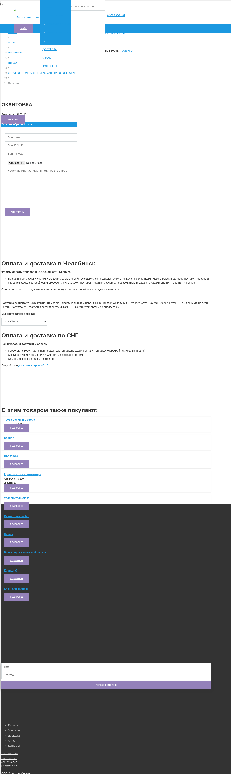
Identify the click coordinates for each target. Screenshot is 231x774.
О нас (11, 740)
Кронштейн (11, 570)
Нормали (13, 62)
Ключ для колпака (16, 588)
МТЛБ (11, 42)
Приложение (15, 52)
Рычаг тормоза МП (16, 516)
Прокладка (11, 456)
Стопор (9, 438)
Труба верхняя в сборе (19, 419)
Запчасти (14, 730)
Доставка (14, 735)
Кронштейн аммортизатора (22, 474)
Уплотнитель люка (16, 498)
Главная (13, 725)
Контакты (14, 745)
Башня (8, 534)
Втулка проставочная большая (25, 552)
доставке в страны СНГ (33, 365)
